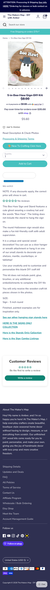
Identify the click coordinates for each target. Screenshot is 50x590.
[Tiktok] (17, 535)
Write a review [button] (25, 378)
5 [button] (22, 88)
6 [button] (25, 88)
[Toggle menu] (4, 16)
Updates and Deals (13, 472)
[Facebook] (4, 535)
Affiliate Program (12, 498)
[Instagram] (13, 535)
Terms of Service (12, 487)
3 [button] (15, 88)
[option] (25, 32)
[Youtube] (8, 535)
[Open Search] (4, 24)
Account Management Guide (18, 519)
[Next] (46, 88)
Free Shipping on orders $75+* (25, 31)
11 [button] (41, 88)
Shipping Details (12, 466)
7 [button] (28, 88)
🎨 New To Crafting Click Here (24, 146)
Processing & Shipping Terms (18, 138)
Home (5, 38)
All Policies (9, 482)
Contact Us (8, 492)
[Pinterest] (22, 535)
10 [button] (38, 88)
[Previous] (4, 88)
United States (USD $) (15, 560)
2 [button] (12, 88)
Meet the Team (11, 513)
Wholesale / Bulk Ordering (17, 503)
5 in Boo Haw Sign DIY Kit (21, 38)
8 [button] (31, 88)
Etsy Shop (8, 508)
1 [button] (9, 88)
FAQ (5, 477)
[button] (25, 104)
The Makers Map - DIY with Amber (19, 16)
